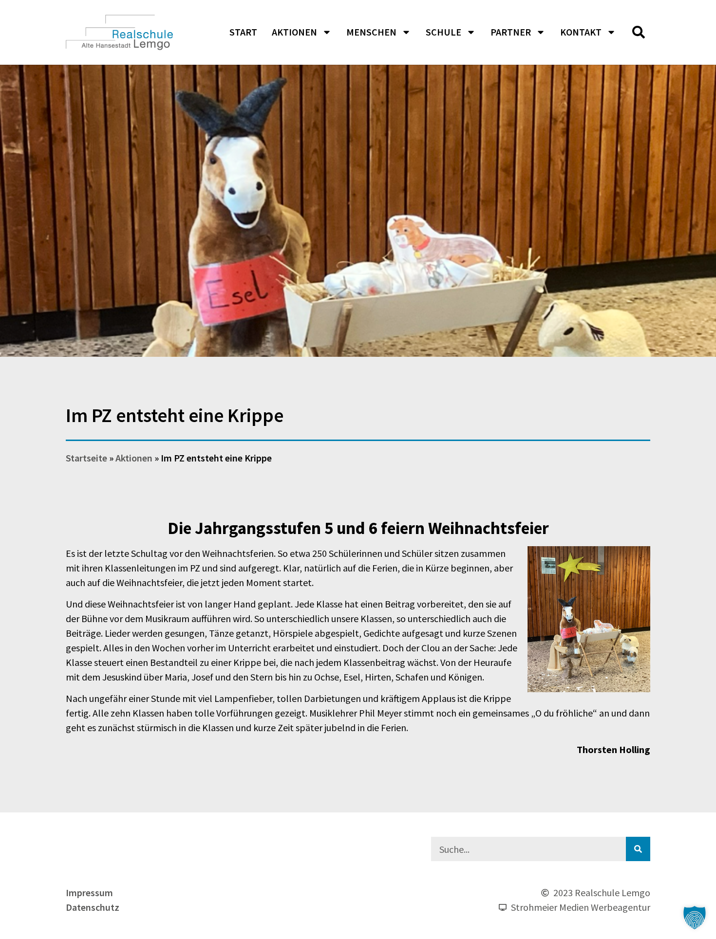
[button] (638, 32)
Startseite (86, 458)
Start (243, 32)
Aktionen (294, 32)
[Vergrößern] (637, 559)
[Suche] (638, 849)
